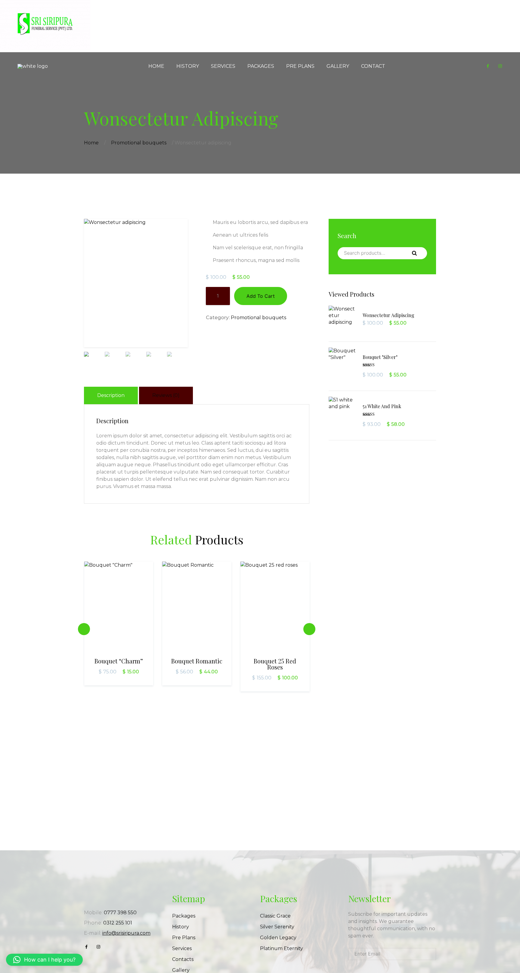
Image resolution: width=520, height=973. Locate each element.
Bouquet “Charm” (118, 661)
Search (419, 253)
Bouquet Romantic (196, 661)
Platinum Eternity (281, 948)
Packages (183, 916)
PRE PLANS (300, 66)
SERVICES (223, 66)
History (180, 927)
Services (182, 948)
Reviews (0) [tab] (166, 395)
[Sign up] (429, 954)
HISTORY (187, 66)
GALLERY (338, 66)
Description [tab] (111, 395)
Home (91, 143)
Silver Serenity (277, 927)
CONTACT (373, 66)
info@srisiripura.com (126, 933)
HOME (156, 66)
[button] (44, 960)
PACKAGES (260, 66)
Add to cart (260, 296)
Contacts (182, 959)
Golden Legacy (278, 937)
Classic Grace (275, 916)
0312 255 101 (117, 923)
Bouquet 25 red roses (275, 664)
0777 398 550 (120, 912)
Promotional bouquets (138, 143)
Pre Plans (183, 937)
